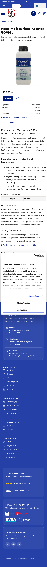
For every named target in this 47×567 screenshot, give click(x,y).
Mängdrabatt (10, 426)
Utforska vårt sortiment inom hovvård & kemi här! (21, 245)
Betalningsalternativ (13, 406)
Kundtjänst (10, 370)
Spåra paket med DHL (22, 484)
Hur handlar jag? (11, 402)
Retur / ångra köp (12, 382)
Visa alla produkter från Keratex (14, 118)
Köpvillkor (9, 389)
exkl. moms (16, 6)
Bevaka (8, 98)
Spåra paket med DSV (22, 491)
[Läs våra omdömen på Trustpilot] (19, 544)
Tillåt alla (23, 303)
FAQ (8, 378)
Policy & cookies (11, 413)
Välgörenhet (10, 453)
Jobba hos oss (11, 457)
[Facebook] (7, 544)
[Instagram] (13, 544)
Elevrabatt (9, 430)
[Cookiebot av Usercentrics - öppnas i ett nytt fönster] (33, 255)
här (33, 241)
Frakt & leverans (11, 409)
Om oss (9, 442)
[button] (3, 13)
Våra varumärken (12, 449)
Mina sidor (9, 374)
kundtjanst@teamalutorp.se (19, 330)
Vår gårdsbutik (11, 446)
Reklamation (10, 386)
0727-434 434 (14, 333)
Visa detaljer (34, 296)
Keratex (37, 113)
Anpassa (22, 310)
